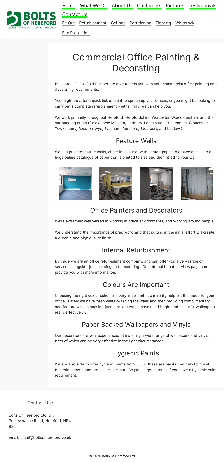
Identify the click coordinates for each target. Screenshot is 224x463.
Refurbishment (93, 23)
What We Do (93, 5)
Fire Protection (76, 33)
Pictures (175, 5)
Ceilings (118, 23)
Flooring (163, 23)
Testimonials (202, 5)
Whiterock (184, 23)
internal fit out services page (175, 266)
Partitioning (140, 23)
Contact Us (74, 14)
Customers (149, 5)
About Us (122, 5)
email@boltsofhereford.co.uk (45, 437)
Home (68, 5)
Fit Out (68, 23)
